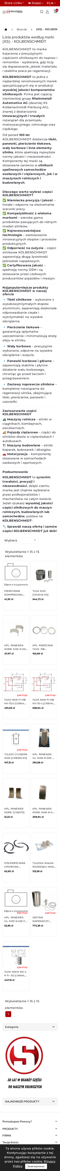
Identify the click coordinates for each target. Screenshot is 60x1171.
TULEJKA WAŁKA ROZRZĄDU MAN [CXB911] (43, 867)
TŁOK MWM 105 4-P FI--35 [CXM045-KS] (15, 975)
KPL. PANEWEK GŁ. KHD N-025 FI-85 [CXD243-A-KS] (15, 921)
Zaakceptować (36, 1166)
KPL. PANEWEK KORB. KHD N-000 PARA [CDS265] (15, 649)
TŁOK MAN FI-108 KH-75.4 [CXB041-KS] (43, 703)
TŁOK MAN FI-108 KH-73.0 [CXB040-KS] (15, 703)
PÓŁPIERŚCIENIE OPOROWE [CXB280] (14, 867)
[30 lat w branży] (24, 1063)
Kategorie (11, 1027)
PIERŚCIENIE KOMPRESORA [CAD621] (13, 595)
